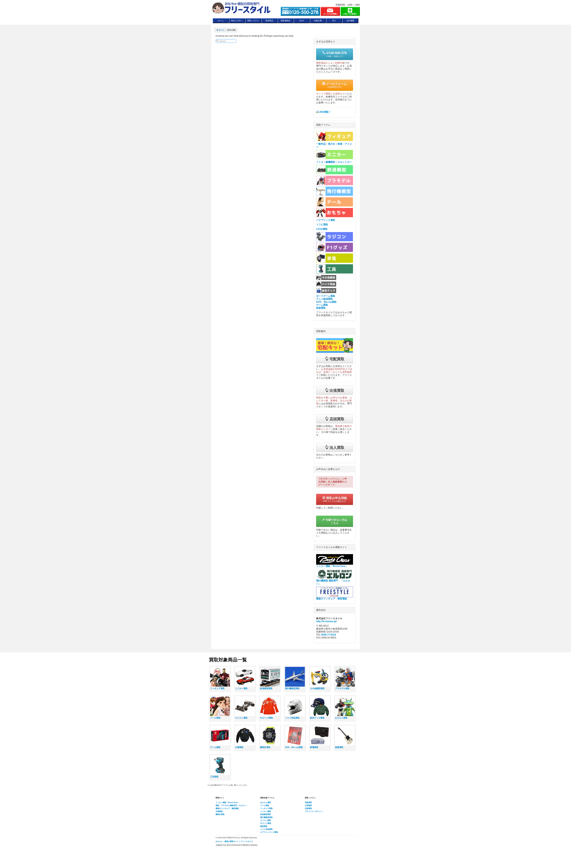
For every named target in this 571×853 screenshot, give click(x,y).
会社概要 (350, 20)
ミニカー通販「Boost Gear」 (228, 802)
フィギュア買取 (266, 808)
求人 (334, 20)
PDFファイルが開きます (335, 499)
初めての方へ (237, 20)
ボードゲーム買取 (325, 296)
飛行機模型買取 (266, 817)
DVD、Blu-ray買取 (326, 302)
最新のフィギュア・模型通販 (227, 808)
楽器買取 (321, 308)
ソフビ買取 (322, 224)
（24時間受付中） (336, 85)
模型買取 (263, 826)
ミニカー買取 (265, 811)
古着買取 (219, 811)
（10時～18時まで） (336, 54)
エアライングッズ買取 (269, 832)
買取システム (253, 20)
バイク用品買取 (266, 829)
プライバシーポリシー (314, 811)
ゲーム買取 (322, 305)
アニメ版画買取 (324, 299)
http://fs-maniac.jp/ (326, 621)
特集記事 (318, 20)
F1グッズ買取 (265, 823)
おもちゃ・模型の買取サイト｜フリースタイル (234, 841)
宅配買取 (308, 802)
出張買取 (308, 805)
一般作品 (321, 144)
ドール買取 (264, 805)
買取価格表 (285, 20)
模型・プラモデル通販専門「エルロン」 (232, 805)
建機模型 (330, 162)
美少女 (331, 144)
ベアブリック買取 (325, 220)
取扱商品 (269, 20)
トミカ (319, 162)
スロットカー (345, 162)
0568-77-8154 (328, 634)
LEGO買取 (322, 229)
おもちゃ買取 (265, 802)
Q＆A (301, 20)
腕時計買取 (220, 814)
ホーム (221, 20)
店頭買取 (308, 808)
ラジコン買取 (265, 820)
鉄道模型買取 (265, 814)
